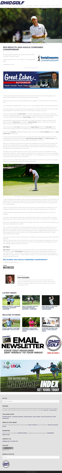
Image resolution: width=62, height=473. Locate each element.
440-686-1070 (14, 441)
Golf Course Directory (46, 416)
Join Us (57, 5)
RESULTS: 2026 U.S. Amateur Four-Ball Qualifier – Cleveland (11, 308)
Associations (29, 5)
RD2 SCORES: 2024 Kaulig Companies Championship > (25, 260)
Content (47, 5)
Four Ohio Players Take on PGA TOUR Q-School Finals (50, 330)
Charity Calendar (28, 416)
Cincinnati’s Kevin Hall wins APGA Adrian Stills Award (30, 330)
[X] (4, 267)
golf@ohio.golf (6, 441)
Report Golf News (32, 424)
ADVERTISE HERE (22, 433)
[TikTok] (10, 448)
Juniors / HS (36, 5)
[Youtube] (11, 267)
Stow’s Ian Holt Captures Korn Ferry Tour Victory (11, 329)
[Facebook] (6, 267)
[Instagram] (8, 267)
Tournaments (21, 5)
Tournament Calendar (17, 416)
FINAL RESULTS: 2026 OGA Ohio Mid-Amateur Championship (49, 308)
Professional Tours (7, 269)
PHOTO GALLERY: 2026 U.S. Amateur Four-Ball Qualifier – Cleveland (30, 308)
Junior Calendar (37, 416)
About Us (46, 410)
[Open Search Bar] (61, 6)
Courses (53, 5)
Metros (42, 5)
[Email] (13, 267)
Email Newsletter (6, 416)
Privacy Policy (53, 410)
